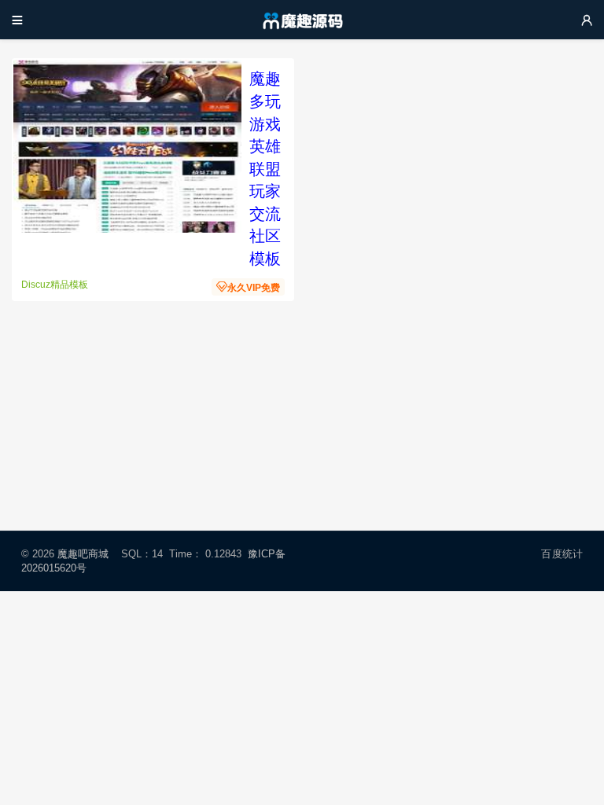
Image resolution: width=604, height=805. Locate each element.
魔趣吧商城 (83, 554)
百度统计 (562, 554)
